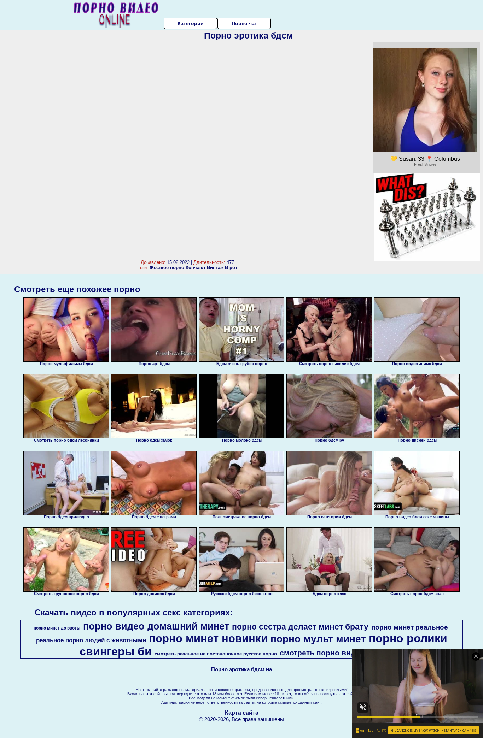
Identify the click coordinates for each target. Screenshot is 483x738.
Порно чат (244, 23)
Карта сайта (241, 713)
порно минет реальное (409, 627)
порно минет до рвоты (57, 628)
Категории (191, 23)
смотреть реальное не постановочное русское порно (216, 653)
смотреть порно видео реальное (341, 653)
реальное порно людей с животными (91, 640)
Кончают (195, 267)
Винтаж (215, 267)
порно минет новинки (208, 638)
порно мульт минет (318, 638)
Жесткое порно (167, 267)
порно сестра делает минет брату (300, 626)
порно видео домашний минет (156, 626)
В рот (231, 267)
